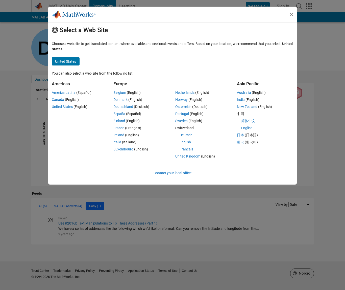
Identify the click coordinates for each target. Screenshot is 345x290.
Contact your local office (172, 173)
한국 (240, 142)
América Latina (64, 93)
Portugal (182, 114)
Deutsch (186, 135)
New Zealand (247, 107)
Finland (119, 121)
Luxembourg (123, 149)
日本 (240, 135)
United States (62, 107)
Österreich (183, 107)
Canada (58, 100)
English (185, 142)
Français (186, 149)
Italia (117, 142)
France (118, 128)
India (241, 100)
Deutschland (123, 107)
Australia (244, 93)
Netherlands (184, 93)
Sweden (181, 121)
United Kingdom (187, 156)
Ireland (118, 135)
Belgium (119, 93)
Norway (181, 100)
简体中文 (248, 121)
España (119, 114)
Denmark (120, 100)
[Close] (291, 14)
